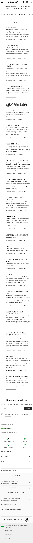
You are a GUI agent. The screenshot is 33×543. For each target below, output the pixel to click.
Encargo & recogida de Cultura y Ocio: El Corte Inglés (16, 105)
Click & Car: (11, 27)
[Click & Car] (6, 428)
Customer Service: (14, 86)
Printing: (10, 275)
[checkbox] (2, 415)
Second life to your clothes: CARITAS (14, 313)
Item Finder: (11, 216)
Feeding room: (12, 144)
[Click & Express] (9, 425)
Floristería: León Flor (15, 179)
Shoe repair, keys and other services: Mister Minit (16, 334)
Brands (13, 14)
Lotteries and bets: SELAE (17, 235)
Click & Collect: (13, 46)
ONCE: (8, 246)
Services (22, 14)
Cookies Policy (9, 539)
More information (11, 39)
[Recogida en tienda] (9, 432)
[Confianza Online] (27, 520)
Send (28, 408)
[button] (2, 1)
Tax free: (10, 356)
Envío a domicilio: (13, 125)
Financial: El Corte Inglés (17, 161)
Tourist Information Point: (17, 376)
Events (30, 14)
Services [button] (16, 22)
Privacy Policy (8, 534)
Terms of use (8, 530)
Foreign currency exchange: (14, 199)
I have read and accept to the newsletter (17, 415)
